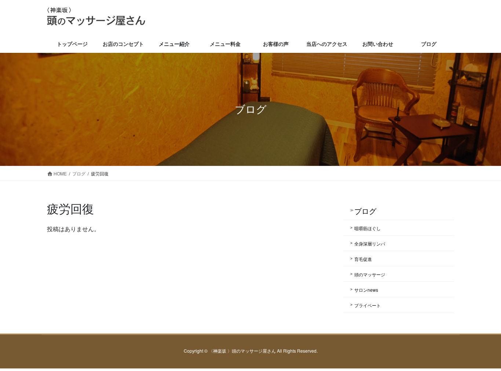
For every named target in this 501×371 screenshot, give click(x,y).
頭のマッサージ (369, 274)
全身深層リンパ (369, 243)
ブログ (365, 210)
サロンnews (366, 290)
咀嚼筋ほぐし (367, 228)
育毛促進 (363, 259)
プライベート (367, 305)
